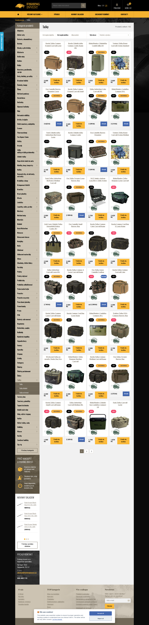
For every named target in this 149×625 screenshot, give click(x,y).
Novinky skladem (77, 14)
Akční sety (21, 35)
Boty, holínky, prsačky (24, 76)
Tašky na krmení (23, 392)
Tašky (19, 380)
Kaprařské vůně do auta (25, 161)
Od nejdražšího (62, 35)
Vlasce (19, 431)
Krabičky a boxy (22, 180)
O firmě (20, 594)
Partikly (20, 267)
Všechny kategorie (27, 450)
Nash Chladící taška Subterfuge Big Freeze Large (53, 135)
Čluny (19, 89)
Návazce (20, 232)
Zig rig (19, 444)
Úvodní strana (19, 20)
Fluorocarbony (22, 132)
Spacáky (20, 349)
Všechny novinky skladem (27, 545)
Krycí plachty (21, 194)
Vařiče (19, 418)
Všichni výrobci (105, 35)
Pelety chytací (22, 276)
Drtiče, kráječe (22, 119)
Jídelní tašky (21, 156)
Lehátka (20, 202)
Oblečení (20, 250)
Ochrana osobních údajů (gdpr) (86, 604)
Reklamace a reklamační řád (86, 599)
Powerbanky (21, 306)
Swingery (20, 362)
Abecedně (75, 35)
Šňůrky (19, 367)
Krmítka (20, 189)
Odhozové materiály (24, 254)
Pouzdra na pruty (23, 297)
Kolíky (19, 169)
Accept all (100, 613)
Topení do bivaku (23, 405)
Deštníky (20, 102)
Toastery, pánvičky (23, 401)
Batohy (19, 43)
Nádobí (19, 224)
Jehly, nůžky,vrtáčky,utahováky (25, 151)
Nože (19, 245)
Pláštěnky (50, 599)
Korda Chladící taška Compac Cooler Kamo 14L (75, 46)
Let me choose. (57, 619)
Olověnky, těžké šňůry (24, 263)
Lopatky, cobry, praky (24, 206)
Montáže (20, 219)
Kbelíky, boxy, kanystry (25, 165)
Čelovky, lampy (22, 85)
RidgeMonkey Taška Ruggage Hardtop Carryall (75, 359)
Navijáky (20, 241)
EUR (103, 5)
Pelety (19, 271)
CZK (106, 5)
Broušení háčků (22, 80)
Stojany (19, 354)
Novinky (21, 597)
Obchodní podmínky (102, 14)
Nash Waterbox (22, 228)
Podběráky (21, 280)
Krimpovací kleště (23, 185)
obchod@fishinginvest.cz (27, 573)
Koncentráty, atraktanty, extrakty (26, 175)
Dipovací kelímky (23, 106)
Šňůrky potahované (23, 371)
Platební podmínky (82, 594)
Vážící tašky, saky (23, 423)
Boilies (19, 61)
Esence (19, 128)
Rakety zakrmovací (24, 319)
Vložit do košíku (56, 81)
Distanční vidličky (23, 115)
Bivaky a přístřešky (24, 48)
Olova (19, 258)
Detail (59, 124)
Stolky (19, 358)
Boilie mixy (21, 56)
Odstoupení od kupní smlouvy (86, 602)
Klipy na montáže (53, 594)
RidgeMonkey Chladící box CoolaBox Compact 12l (98, 405)
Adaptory (20, 30)
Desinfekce (21, 98)
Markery (20, 211)
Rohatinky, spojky (23, 328)
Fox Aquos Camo (22, 137)
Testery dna (21, 397)
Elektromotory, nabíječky (26, 124)
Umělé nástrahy (22, 410)
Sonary (19, 345)
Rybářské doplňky (23, 336)
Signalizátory (21, 341)
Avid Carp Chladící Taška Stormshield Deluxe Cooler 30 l (53, 226)
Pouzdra (20, 293)
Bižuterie (20, 52)
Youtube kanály (23, 604)
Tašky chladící (23, 388)
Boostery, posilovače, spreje (24, 70)
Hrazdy (19, 145)
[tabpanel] (26, 518)
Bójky (19, 65)
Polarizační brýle (23, 289)
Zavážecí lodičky (22, 440)
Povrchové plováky (23, 302)
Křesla (19, 198)
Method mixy (21, 215)
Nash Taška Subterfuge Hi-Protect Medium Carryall (53, 181)
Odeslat (109, 606)
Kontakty (124, 14)
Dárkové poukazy (23, 93)
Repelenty (20, 323)
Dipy (18, 111)
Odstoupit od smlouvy (84, 608)
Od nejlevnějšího (48, 35)
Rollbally (20, 332)
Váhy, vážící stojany (24, 414)
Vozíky (19, 436)
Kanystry (50, 597)
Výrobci (57, 14)
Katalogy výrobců (24, 602)
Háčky (19, 141)
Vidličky (20, 427)
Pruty (19, 310)
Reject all (101, 618)
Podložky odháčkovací (24, 284)
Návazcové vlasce (23, 237)
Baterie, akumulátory (24, 39)
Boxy (49, 607)
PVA (18, 315)
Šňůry (19, 375)
